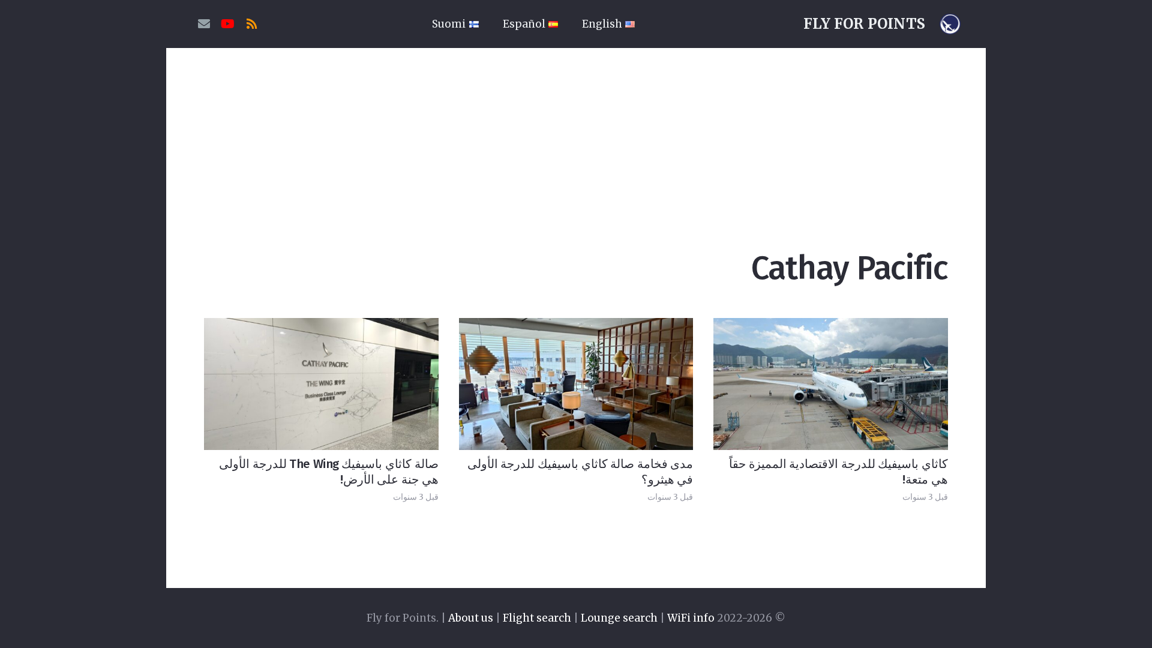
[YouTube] (228, 24)
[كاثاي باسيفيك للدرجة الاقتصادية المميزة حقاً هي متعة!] (830, 383)
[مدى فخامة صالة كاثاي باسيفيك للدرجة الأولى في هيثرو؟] (576, 383)
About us (470, 618)
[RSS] (252, 24)
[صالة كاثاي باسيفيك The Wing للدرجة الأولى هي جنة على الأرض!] (321, 383)
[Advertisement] (576, 138)
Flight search (537, 618)
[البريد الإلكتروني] (204, 24)
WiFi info (691, 618)
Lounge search (619, 618)
